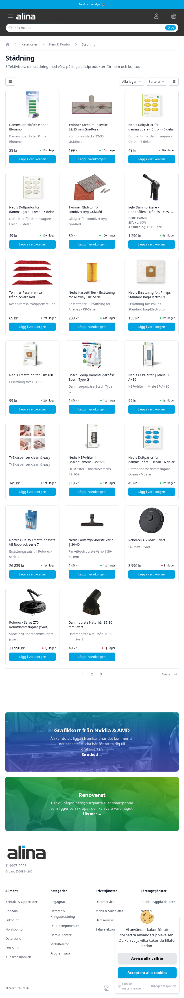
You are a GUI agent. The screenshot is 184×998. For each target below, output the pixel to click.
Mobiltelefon (60, 944)
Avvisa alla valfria (147, 958)
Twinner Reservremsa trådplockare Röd (25, 294)
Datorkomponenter (64, 926)
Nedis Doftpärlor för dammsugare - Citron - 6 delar (151, 127)
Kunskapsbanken (18, 957)
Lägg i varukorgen (37, 160)
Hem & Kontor (59, 44)
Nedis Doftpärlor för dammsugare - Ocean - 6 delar (151, 459)
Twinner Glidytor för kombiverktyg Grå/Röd (85, 209)
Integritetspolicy (163, 986)
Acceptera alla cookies (147, 972)
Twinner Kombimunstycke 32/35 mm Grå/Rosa (88, 127)
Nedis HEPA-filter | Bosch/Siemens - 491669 (87, 459)
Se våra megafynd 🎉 (92, 4)
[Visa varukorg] (174, 16)
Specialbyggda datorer (158, 902)
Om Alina (12, 948)
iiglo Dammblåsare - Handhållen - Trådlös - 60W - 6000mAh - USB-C (149, 211)
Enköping (12, 920)
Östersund (13, 938)
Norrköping (14, 929)
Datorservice (105, 902)
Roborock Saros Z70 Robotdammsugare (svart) (28, 624)
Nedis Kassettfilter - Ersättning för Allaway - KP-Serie (92, 294)
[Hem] (7, 44)
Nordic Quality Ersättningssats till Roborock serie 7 (32, 542)
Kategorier (29, 44)
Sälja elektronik (107, 929)
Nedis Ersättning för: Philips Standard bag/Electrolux (149, 294)
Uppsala (11, 911)
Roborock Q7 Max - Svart (146, 540)
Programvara (60, 953)
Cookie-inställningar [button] (131, 986)
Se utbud (92, 754)
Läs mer (92, 813)
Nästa (166, 674)
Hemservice (104, 920)
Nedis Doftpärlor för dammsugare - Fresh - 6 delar (31, 209)
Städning (89, 44)
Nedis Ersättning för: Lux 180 (31, 375)
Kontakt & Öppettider (21, 902)
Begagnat (57, 902)
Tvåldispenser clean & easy (29, 457)
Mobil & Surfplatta (109, 911)
